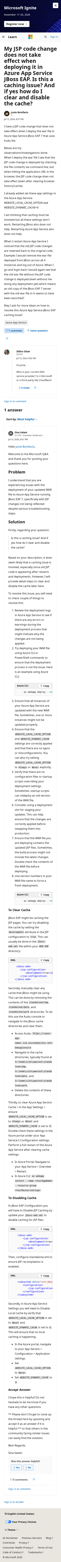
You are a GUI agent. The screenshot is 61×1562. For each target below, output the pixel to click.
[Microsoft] (30, 37)
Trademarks (35, 1552)
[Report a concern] (7, 338)
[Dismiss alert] (55, 5)
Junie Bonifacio (19, 112)
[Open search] (45, 37)
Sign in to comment (15, 401)
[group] (34, 692)
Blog (48, 1538)
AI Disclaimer (10, 1538)
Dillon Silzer (23, 351)
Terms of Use (45, 1547)
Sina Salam (21, 432)
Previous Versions (32, 1538)
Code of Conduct (12, 1552)
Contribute (9, 1542)
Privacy (23, 1542)
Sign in (54, 36)
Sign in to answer (14, 1502)
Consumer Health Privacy (17, 1547)
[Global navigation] (3, 37)
